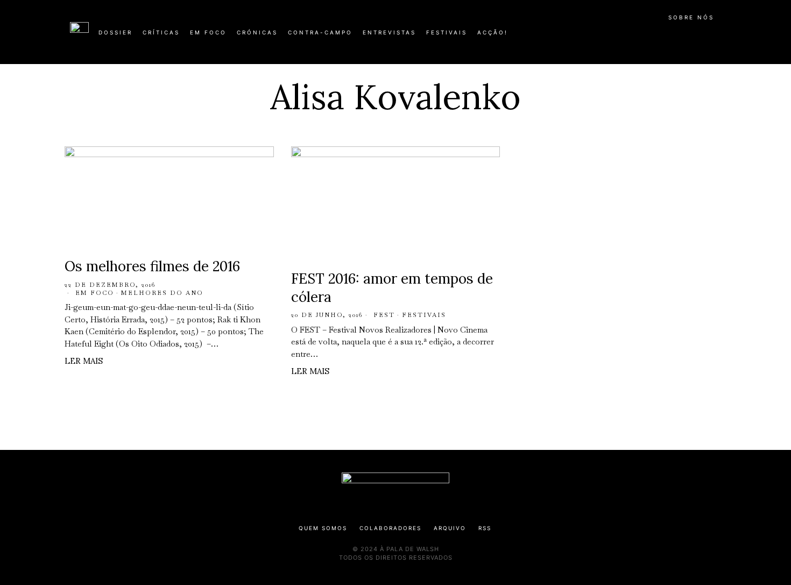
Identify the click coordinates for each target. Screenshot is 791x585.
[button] (715, 38)
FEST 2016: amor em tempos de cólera (392, 288)
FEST (384, 315)
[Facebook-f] (617, 36)
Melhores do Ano (162, 293)
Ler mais (84, 361)
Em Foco (94, 293)
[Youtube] (686, 36)
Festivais (424, 315)
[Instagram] (651, 36)
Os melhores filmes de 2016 (152, 266)
